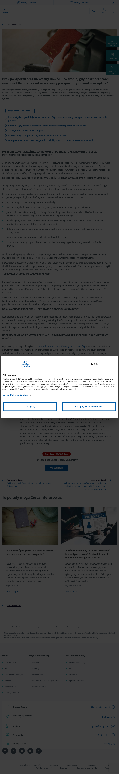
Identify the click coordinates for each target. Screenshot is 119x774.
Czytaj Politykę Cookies (15, 395)
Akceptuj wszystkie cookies (89, 406)
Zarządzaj (30, 406)
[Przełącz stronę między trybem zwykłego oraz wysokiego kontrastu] (91, 364)
